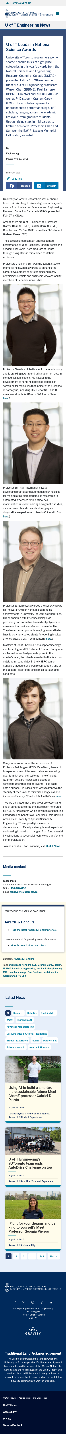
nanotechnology (17, 972)
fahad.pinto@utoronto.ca (23, 891)
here (5, 398)
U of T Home (10, 1405)
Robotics (32, 1012)
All (8, 1012)
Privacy (7, 1418)
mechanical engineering (49, 968)
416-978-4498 (18, 888)
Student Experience (17, 1040)
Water (10, 1019)
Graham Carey (45, 964)
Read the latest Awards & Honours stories (34, 929)
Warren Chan (10, 975)
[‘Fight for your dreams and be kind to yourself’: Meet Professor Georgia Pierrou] (33, 1220)
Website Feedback (12, 1425)
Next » (53, 1256)
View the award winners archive (28, 944)
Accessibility (10, 1411)
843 (42, 1256)
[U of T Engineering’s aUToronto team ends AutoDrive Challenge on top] (33, 1156)
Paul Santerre (34, 972)
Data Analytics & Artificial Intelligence (27, 1033)
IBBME (7, 968)
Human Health (25, 1019)
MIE (5, 972)
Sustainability (48, 1012)
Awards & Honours (24, 958)
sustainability (51, 972)
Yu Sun (22, 975)
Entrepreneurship (16, 1047)
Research (18, 1012)
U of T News (53, 846)
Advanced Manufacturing (20, 1026)
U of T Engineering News (27, 24)
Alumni (35, 1040)
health (57, 964)
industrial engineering (23, 968)
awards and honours (20, 964)
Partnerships (50, 1040)
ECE (34, 964)
